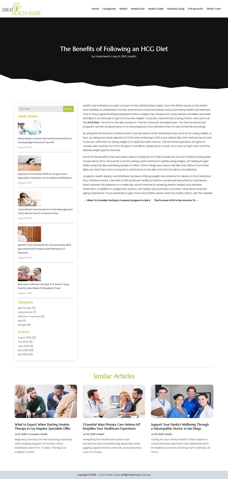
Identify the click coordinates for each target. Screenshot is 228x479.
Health (123, 9)
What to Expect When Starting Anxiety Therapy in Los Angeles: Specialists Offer (43, 427)
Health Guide (156, 9)
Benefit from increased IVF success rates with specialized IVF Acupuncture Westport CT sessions (44, 248)
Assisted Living (175, 9)
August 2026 (24, 337)
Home (95, 9)
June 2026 (23, 346)
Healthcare (138, 9)
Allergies (22, 324)
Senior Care (214, 9)
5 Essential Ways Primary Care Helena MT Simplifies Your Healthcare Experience (112, 427)
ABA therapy (24, 308)
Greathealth (103, 56)
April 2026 (23, 354)
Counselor (33, 434)
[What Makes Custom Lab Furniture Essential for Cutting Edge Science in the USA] (29, 128)
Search (68, 108)
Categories (109, 9)
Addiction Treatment (29, 316)
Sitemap (146, 474)
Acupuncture (25, 312)
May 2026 (23, 350)
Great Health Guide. (109, 474)
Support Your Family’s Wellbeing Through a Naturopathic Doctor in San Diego (180, 427)
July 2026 (23, 341)
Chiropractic (195, 9)
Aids (20, 320)
